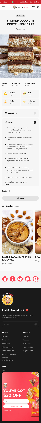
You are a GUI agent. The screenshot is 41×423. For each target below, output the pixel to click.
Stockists (26, 340)
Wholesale (6, 343)
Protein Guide (28, 347)
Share (22, 198)
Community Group (9, 354)
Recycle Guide (28, 351)
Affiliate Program (8, 347)
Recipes (19, 16)
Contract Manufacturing (7, 359)
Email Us (26, 336)
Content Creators (8, 351)
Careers (5, 336)
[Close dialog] (37, 374)
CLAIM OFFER (16, 406)
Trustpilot (5, 340)
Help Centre (27, 343)
